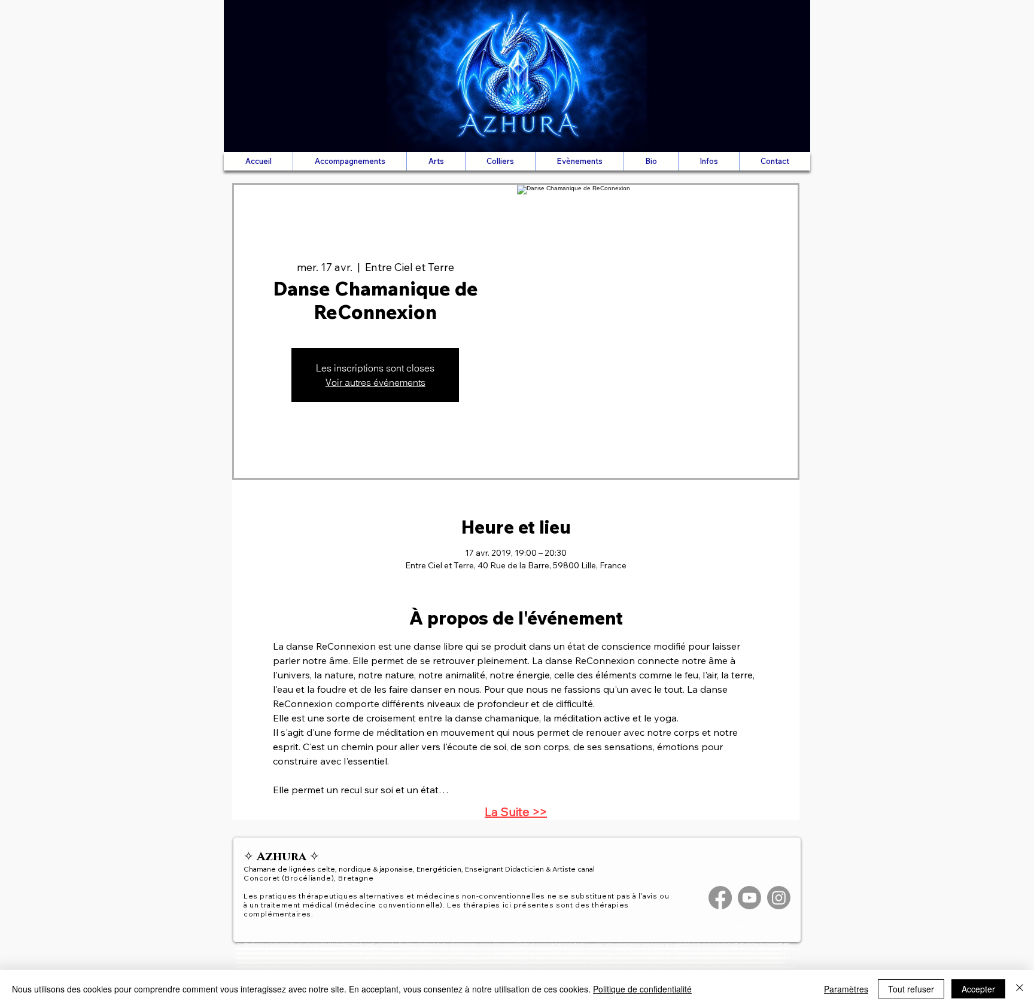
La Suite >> (516, 811)
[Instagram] (778, 897)
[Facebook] (720, 897)
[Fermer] (1019, 988)
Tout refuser (911, 989)
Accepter (978, 989)
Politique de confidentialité (642, 989)
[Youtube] (749, 897)
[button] (349, 161)
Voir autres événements (375, 382)
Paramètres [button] (846, 989)
